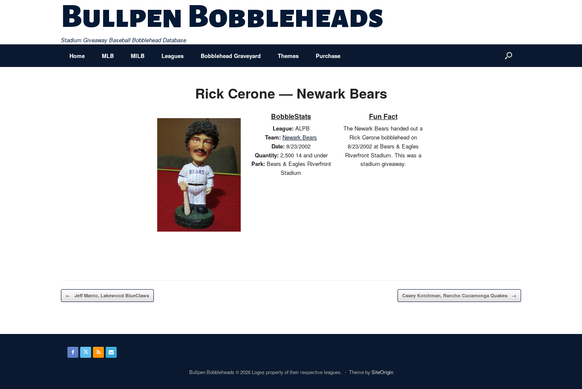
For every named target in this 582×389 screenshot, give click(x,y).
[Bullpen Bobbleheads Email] (111, 352)
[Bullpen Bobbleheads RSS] (98, 352)
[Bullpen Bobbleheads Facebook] (72, 352)
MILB (137, 56)
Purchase (328, 56)
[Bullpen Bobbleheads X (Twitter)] (85, 352)
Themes (288, 56)
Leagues (172, 56)
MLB (108, 56)
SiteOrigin (382, 372)
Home (77, 56)
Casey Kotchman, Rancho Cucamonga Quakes (459, 295)
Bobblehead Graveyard (231, 56)
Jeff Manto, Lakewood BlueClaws (107, 295)
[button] (508, 55)
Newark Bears (299, 137)
